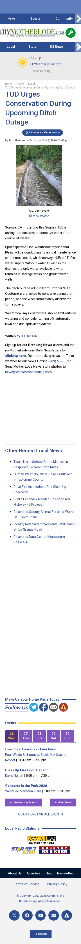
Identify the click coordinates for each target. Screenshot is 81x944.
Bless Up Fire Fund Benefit (26, 770)
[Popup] (70, 33)
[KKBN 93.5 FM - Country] (54, 849)
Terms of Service (26, 884)
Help (49, 873)
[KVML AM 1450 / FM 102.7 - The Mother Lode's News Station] (41, 838)
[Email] (53, 915)
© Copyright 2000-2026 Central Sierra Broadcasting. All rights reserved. (40, 898)
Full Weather (37, 64)
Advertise (33, 873)
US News (56, 46)
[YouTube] (40, 915)
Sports (35, 18)
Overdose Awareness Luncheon (30, 749)
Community (64, 18)
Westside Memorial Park (23, 791)
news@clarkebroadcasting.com (28, 372)
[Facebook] (27, 915)
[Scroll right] (78, 19)
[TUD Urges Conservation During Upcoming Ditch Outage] (39, 205)
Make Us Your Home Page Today (32, 699)
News (11, 18)
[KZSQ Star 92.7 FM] (22, 849)
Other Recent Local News (33, 450)
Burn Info (54, 64)
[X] (14, 915)
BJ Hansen (29, 336)
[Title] (66, 915)
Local (11, 46)
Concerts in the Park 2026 (26, 786)
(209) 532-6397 (59, 361)
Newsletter (65, 873)
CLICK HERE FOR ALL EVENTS (40, 814)
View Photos (40, 216)
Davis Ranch (14, 776)
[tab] (12, 736)
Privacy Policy (57, 884)
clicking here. (16, 356)
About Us (15, 873)
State (32, 46)
